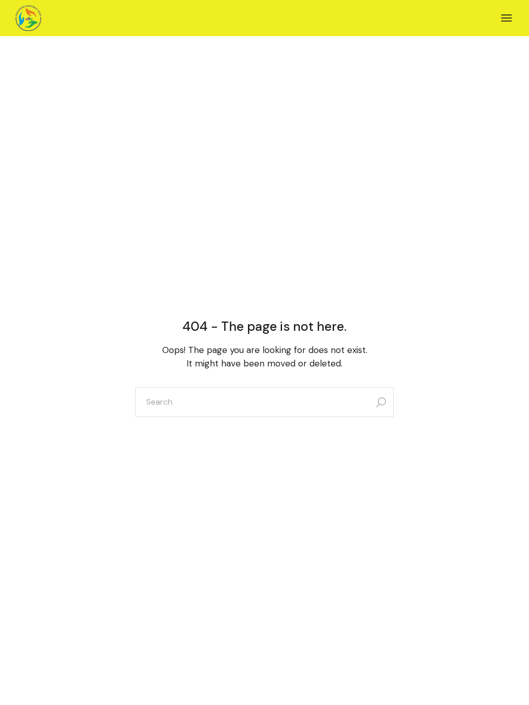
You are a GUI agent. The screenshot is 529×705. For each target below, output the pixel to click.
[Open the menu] (507, 18)
